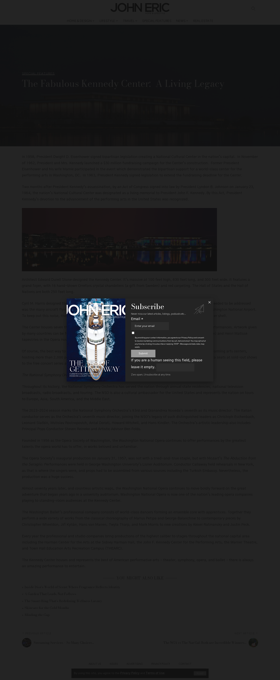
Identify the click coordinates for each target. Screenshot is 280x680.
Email (137, 319)
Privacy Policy (187, 338)
